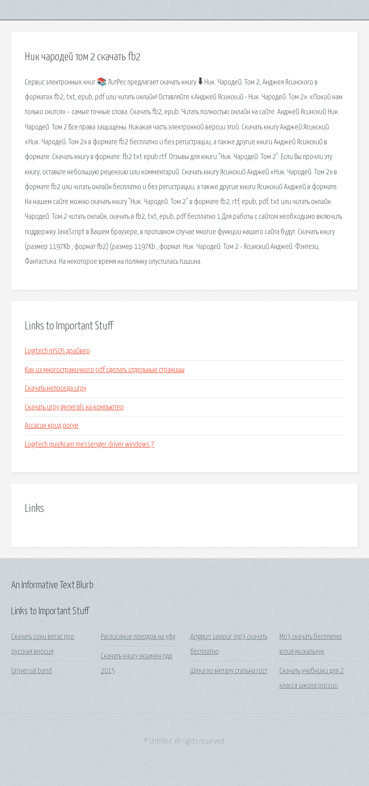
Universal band (31, 671)
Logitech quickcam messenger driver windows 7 (89, 445)
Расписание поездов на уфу (138, 637)
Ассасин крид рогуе (51, 426)
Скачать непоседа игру (55, 388)
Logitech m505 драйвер (57, 351)
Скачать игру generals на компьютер (74, 407)
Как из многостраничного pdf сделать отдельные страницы (104, 370)
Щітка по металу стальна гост (228, 671)
